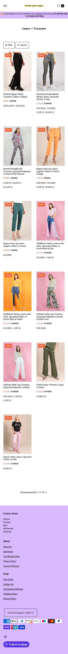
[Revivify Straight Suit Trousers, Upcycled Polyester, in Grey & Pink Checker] (17, 146)
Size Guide (8, 579)
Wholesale (8, 528)
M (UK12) (50, 112)
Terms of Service (11, 566)
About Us (7, 547)
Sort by (23, 45)
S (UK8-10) (41, 396)
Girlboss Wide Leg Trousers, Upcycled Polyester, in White (16, 385)
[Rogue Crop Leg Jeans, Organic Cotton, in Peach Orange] (50, 146)
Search (6, 519)
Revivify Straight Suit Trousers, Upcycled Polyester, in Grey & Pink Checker (17, 171)
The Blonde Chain (11, 556)
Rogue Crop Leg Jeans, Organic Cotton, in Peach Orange (47, 171)
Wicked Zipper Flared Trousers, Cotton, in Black (15, 95)
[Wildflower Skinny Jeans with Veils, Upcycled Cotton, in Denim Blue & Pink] (50, 221)
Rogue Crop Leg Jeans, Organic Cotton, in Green (14, 244)
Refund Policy (9, 598)
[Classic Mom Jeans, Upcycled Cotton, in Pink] (17, 434)
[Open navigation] (5, 6)
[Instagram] (5, 637)
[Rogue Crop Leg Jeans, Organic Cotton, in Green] (17, 221)
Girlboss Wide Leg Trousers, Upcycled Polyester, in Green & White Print (49, 316)
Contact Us (8, 584)
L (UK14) (50, 257)
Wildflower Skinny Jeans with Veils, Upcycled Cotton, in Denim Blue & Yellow (17, 316)
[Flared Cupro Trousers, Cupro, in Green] (50, 362)
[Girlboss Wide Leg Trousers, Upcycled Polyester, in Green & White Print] (50, 291)
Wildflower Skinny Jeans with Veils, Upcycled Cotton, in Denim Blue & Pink (50, 246)
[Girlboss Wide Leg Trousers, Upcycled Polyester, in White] (17, 362)
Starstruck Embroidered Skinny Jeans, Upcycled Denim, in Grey (47, 97)
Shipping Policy (10, 594)
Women (7, 522)
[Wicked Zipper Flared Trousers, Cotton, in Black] (17, 71)
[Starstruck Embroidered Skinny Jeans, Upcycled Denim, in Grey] (50, 71)
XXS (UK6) (20, 106)
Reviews (7, 531)
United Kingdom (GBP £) (21, 613)
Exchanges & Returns (13, 589)
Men (5, 525)
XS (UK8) (51, 108)
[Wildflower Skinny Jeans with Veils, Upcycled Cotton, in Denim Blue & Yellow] (17, 291)
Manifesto (8, 551)
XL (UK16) (7, 187)
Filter (10, 45)
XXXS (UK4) (8, 106)
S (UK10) (40, 112)
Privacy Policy (9, 561)
